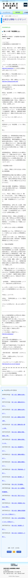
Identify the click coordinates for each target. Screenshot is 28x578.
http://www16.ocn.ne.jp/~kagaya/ (11, 364)
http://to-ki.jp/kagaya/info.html (10, 81)
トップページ (6, 12)
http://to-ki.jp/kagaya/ (7, 68)
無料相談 (17, 12)
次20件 (19, 551)
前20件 (9, 551)
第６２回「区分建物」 (18, 484)
